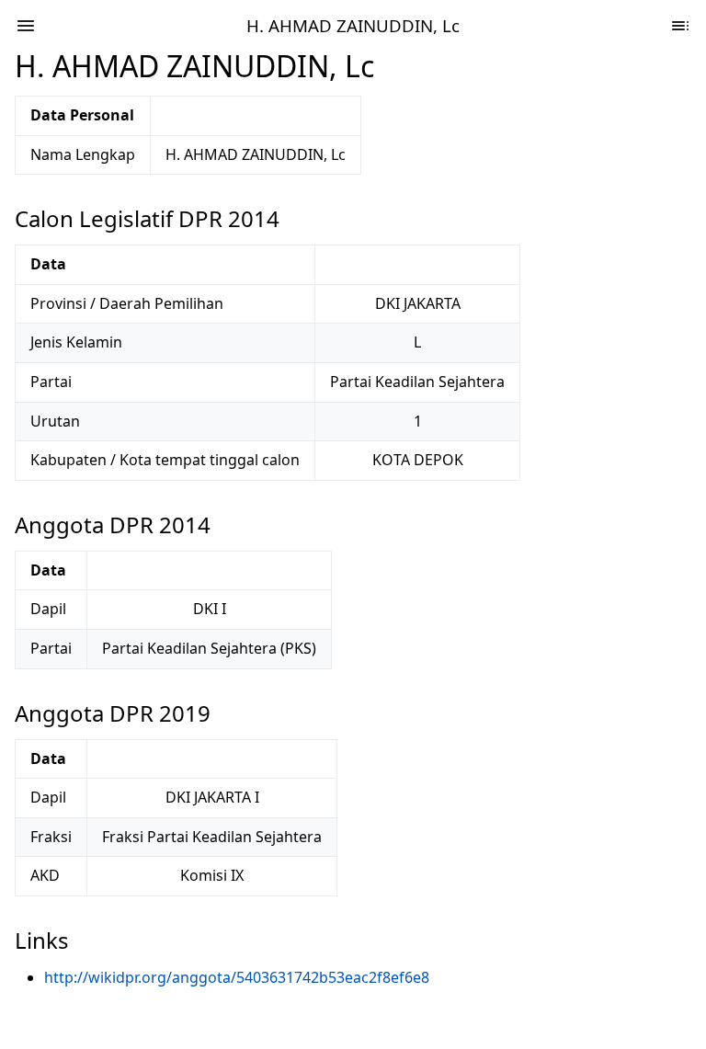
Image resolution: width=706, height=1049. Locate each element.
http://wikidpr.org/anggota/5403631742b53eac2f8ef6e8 (236, 977)
